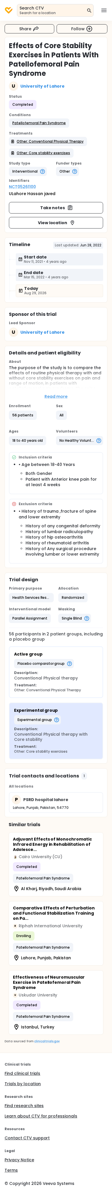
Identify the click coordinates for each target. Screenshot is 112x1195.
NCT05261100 (22, 186)
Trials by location (23, 1084)
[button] (39, 123)
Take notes (52, 208)
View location (52, 223)
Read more (56, 396)
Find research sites (24, 1106)
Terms (11, 1170)
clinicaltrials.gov (46, 1041)
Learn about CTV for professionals (41, 1116)
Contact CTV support (27, 1138)
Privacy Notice (19, 1160)
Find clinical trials (22, 1073)
